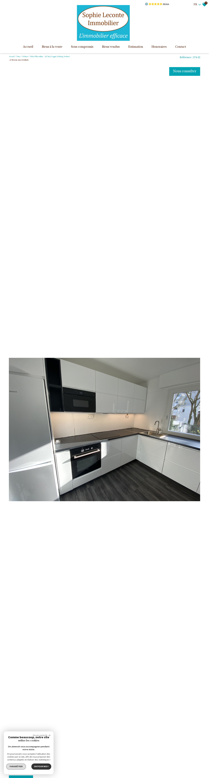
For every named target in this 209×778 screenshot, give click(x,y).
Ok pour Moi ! (41, 766)
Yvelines (25, 56)
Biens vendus (111, 47)
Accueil (28, 47)
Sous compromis (82, 47)
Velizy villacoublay (36, 56)
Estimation (135, 47)
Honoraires (159, 47)
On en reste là (40, 735)
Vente (18, 56)
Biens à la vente (52, 47)
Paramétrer (16, 766)
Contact (180, 47)
